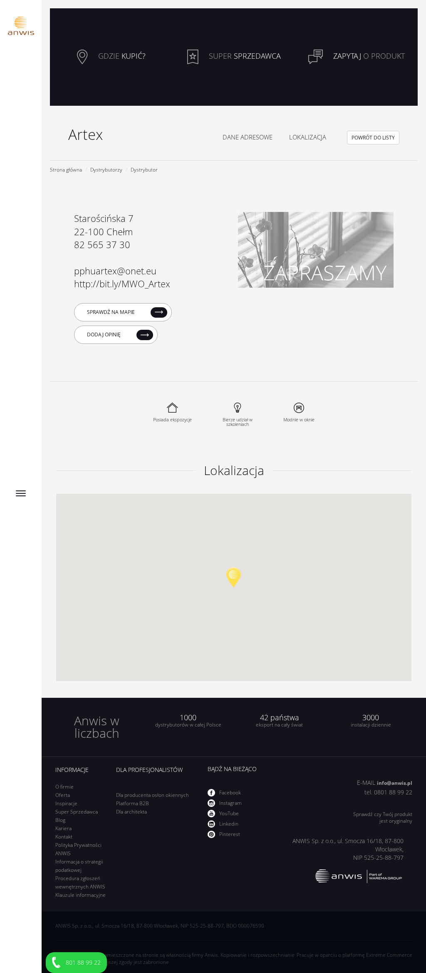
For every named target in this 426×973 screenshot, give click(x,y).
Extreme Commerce (389, 954)
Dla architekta (131, 811)
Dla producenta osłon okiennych (152, 795)
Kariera (63, 828)
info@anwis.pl (394, 782)
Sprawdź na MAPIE (111, 312)
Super (244, 56)
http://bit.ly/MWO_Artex (122, 283)
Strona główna (66, 169)
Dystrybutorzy (106, 169)
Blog (60, 820)
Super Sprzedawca (76, 811)
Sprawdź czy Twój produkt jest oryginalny (382, 817)
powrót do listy (373, 137)
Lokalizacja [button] (307, 137)
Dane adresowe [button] (247, 137)
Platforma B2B (132, 803)
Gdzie (121, 56)
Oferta (62, 795)
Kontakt (63, 836)
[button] (233, 577)
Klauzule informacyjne (80, 894)
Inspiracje (66, 803)
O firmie (64, 786)
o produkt (369, 56)
